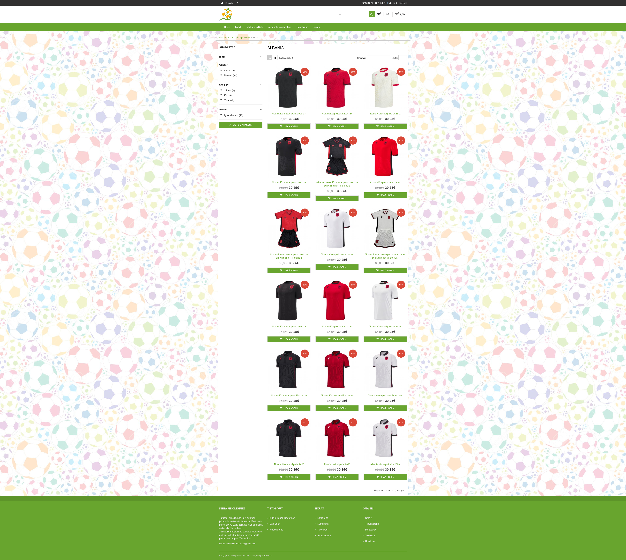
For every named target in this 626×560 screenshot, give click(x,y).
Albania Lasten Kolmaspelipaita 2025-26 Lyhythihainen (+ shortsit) (337, 184)
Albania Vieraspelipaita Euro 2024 (385, 395)
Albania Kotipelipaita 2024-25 (337, 326)
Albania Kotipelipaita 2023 (337, 464)
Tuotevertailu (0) (286, 57)
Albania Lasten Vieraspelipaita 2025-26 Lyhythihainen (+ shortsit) (385, 256)
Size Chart (274, 523)
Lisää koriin (290, 126)
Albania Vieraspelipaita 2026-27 (385, 113)
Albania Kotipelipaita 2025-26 (385, 182)
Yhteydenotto (276, 529)
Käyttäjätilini (367, 3)
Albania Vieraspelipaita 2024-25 (385, 326)
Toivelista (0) (380, 3)
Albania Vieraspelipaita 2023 (385, 464)
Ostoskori (392, 3)
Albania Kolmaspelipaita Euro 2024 (289, 395)
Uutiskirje (370, 541)
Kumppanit (322, 523)
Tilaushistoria (372, 523)
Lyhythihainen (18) (233, 115)
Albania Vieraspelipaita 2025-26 (337, 254)
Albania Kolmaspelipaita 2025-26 (289, 182)
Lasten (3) (229, 70)
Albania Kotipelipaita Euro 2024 (337, 395)
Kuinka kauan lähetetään (282, 517)
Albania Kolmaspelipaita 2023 (289, 464)
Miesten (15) (230, 75)
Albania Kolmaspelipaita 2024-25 (289, 326)
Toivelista (370, 535)
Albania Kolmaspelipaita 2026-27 (289, 113)
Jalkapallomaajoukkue (238, 37)
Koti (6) (228, 95)
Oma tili (369, 517)
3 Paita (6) (229, 90)
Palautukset (371, 529)
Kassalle (403, 3)
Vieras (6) (229, 100)
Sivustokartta (324, 535)
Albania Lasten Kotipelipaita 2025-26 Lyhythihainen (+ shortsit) (289, 256)
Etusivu (222, 37)
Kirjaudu (228, 3)
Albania (254, 37)
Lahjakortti (322, 517)
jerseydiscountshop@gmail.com (241, 543)
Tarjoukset (322, 529)
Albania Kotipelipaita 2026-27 (337, 113)
